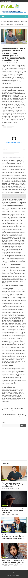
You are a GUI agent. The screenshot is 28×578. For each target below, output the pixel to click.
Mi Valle (17, 575)
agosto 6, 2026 (5, 540)
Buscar (3, 422)
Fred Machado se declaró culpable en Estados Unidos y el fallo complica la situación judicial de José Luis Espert (13, 536)
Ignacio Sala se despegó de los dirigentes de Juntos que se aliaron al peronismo (13, 415)
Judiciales (5, 463)
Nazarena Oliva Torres (15, 540)
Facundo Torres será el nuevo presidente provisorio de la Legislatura (13, 409)
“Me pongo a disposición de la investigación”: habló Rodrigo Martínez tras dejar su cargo (13, 484)
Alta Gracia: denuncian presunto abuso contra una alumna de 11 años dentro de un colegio (13, 510)
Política (4, 46)
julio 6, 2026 (4, 566)
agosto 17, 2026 (5, 514)
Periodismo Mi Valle (14, 488)
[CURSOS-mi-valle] (14, 195)
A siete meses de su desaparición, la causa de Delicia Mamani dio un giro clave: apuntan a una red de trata (13, 562)
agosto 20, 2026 (5, 488)
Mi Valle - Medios (16, 62)
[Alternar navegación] (3, 16)
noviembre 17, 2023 (6, 62)
